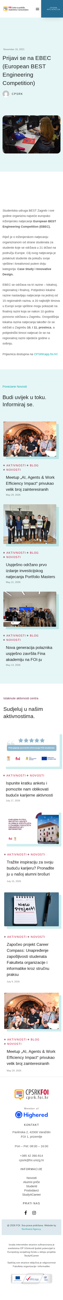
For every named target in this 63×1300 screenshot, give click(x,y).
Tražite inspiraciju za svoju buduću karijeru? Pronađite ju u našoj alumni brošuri (30, 868)
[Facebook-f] (26, 1212)
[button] (37, 9)
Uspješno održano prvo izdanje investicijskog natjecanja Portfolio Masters (30, 570)
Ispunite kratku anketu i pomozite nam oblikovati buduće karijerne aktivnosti (29, 789)
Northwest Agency (31, 1229)
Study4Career (31, 1194)
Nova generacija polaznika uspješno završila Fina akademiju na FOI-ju (29, 653)
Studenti (31, 1186)
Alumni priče (31, 1182)
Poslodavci (31, 1190)
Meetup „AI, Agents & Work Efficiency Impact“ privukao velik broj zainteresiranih (30, 483)
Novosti (13, 470)
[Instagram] (34, 1212)
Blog (34, 465)
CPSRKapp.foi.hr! (46, 354)
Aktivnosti (16, 465)
